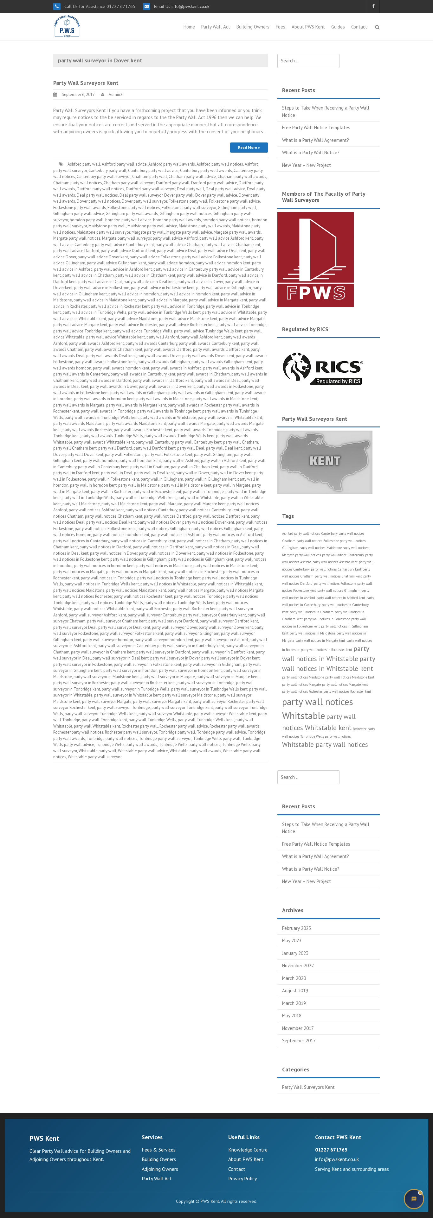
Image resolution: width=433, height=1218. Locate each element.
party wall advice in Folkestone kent (163, 287)
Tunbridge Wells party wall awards (126, 744)
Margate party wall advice (189, 232)
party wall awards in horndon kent (104, 398)
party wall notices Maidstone (79, 590)
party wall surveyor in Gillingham (212, 664)
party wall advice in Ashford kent (123, 269)
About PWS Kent (308, 27)
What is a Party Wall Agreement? (315, 140)
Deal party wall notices (97, 195)
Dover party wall (179, 195)
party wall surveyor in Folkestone (82, 664)
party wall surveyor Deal (75, 627)
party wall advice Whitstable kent (115, 337)
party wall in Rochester (111, 491)
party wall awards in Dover (113, 386)
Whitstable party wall (97, 751)
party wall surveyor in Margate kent (228, 676)
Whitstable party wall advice (143, 751)
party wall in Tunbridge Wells (88, 497)
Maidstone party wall (107, 226)
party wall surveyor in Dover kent (230, 658)
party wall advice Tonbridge (242, 324)
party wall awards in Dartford (105, 380)
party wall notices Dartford (167, 516)
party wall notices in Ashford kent (232, 534)
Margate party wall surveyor (126, 238)
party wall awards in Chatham (203, 374)
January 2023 (295, 953)
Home (189, 27)
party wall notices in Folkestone (225, 553)
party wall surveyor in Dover (175, 658)
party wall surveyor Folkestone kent (131, 633)
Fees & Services (159, 1149)
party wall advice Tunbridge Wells (142, 331)
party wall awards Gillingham (164, 361)
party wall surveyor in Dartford (163, 652)
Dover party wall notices (98, 201)
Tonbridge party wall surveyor (165, 738)
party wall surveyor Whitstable (165, 713)
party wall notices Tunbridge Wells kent (180, 602)
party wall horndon (100, 460)
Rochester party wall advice (183, 726)
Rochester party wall (140, 726)
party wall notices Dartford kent (221, 516)
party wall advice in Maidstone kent (105, 300)
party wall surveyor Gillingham (192, 633)
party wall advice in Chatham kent (145, 275)
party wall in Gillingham (162, 479)
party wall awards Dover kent (208, 355)
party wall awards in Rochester (195, 405)
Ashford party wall (84, 164)
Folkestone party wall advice (234, 201)
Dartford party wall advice (214, 183)
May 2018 (291, 1016)
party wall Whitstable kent (97, 726)
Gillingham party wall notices (185, 213)
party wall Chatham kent (75, 448)
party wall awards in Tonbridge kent (169, 411)
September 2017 (299, 1041)
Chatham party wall (149, 176)
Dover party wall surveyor (144, 201)
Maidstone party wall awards (204, 226)
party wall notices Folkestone (335, 583)
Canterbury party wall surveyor (104, 176)
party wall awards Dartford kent (221, 349)
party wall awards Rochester (87, 429)
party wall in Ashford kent (223, 460)
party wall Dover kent (84, 454)
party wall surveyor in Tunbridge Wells (136, 689)
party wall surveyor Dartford (173, 621)
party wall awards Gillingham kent (221, 361)
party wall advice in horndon (133, 294)
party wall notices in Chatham (203, 541)
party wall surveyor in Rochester (81, 682)
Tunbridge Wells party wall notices (189, 744)
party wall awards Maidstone (79, 423)
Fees (280, 27)
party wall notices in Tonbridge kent (169, 578)
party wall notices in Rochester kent (326, 649)
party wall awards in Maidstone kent (225, 398)
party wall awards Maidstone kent (136, 423)
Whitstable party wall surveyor (95, 757)
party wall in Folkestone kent (113, 479)
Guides (338, 27)
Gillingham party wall (237, 207)
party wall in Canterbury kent (103, 467)
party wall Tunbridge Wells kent (206, 720)
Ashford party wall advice (124, 164)
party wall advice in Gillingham (223, 287)
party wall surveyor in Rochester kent (143, 682)
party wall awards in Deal (217, 380)
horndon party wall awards (177, 220)
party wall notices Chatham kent (113, 516)
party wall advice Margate (242, 318)
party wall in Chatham (149, 467)
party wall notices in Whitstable (168, 584)
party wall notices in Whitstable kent (230, 584)
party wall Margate (165, 504)
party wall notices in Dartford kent (163, 547)
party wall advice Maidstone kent (188, 318)
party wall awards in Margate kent (136, 405)
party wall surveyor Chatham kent (117, 621)
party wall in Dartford (239, 467)
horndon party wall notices (226, 220)
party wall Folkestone (124, 454)
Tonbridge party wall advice (221, 732)
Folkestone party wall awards (79, 207)
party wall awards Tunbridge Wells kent (180, 436)
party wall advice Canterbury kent (124, 244)
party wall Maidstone (81, 504)
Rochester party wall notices (78, 732)
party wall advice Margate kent (80, 324)
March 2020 (294, 978)
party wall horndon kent (140, 460)
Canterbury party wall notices (342, 533)
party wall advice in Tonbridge (177, 306)
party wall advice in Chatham (88, 275)
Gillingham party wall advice (78, 213)
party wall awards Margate (191, 423)
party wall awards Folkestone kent (105, 361)
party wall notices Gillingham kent (221, 528)
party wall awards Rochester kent (143, 429)
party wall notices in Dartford (105, 547)
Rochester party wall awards (235, 726)
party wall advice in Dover (200, 281)
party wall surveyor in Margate (168, 676)
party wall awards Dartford (167, 349)
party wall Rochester (153, 608)
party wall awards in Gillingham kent (200, 392)
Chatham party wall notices (77, 183)
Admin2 (115, 94)
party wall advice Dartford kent (128, 250)
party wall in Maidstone (139, 485)
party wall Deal (190, 448)
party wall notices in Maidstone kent (225, 565)
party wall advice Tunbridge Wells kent (208, 331)
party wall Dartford (115, 448)
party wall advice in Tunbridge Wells (94, 312)
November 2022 (298, 965)
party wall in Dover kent (231, 473)
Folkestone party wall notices (133, 207)
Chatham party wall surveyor (129, 183)
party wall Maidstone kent (124, 504)
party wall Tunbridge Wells (152, 720)
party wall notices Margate (191, 590)
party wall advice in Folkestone (101, 287)
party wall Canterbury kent (198, 442)
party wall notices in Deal (217, 547)
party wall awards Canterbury (151, 343)
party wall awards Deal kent (111, 355)
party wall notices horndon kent (121, 534)
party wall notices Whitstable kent (104, 608)
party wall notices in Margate (79, 571)
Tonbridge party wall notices (112, 738)
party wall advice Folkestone (155, 257)
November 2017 (298, 1028)
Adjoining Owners (160, 1169)
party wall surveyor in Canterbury (127, 645)
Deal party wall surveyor (141, 195)
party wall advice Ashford (175, 238)
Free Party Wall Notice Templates (316, 127)
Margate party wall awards (237, 232)
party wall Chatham (240, 442)
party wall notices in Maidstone (164, 565)
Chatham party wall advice (192, 176)
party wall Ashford (162, 337)
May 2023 (291, 940)
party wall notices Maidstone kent (136, 590)
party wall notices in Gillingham (138, 559)
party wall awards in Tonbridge (108, 411)
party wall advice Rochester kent (187, 324)
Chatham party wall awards (241, 176)
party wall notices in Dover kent (167, 553)
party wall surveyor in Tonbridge (206, 682)
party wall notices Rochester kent (143, 596)
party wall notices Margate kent (345, 684)
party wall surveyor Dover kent (226, 627)
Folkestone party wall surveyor (189, 207)
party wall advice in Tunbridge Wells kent (164, 312)
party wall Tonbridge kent (104, 720)
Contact (359, 27)
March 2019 (294, 1003)
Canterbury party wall (107, 170)
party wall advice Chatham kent (232, 244)
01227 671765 (331, 1149)
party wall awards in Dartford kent (163, 380)
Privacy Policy (242, 1178)
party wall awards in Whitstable (168, 417)
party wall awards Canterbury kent (209, 343)
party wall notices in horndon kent (104, 565)
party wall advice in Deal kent (150, 281)
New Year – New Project (306, 165)
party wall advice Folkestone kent (212, 257)
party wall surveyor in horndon (130, 670)
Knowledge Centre (248, 1149)
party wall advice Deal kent (222, 250)
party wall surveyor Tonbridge (123, 707)
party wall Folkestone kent (168, 454)
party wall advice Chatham (179, 244)
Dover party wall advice (216, 195)
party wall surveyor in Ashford (221, 639)
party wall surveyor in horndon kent (190, 670)
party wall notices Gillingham (164, 528)
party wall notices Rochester (87, 596)
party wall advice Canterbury (343, 555)
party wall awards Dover (159, 355)
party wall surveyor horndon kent (164, 639)
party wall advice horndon (171, 263)
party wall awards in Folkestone (225, 386)
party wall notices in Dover (113, 553)
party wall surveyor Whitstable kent (225, 713)
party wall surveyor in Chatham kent (103, 652)
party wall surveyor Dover (174, 627)
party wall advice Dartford (76, 250)
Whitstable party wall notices (325, 744)
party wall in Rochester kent (156, 491)
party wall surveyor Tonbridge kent (182, 707)
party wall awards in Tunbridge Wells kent (102, 417)
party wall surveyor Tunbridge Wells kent (101, 713)
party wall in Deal (116, 473)
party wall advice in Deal (100, 281)
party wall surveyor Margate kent (162, 701)
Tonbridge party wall (176, 732)
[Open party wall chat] (414, 1199)
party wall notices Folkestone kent (105, 528)
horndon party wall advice (128, 220)
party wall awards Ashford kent (96, 343)
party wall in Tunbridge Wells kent (146, 497)
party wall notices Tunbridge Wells (112, 602)
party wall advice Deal (177, 250)
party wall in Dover (192, 473)
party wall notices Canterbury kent (209, 510)
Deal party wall (190, 189)
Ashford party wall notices (220, 164)
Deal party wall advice (225, 189)
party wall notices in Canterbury (81, 541)
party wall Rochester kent (195, 608)
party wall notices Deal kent (111, 522)
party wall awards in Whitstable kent (230, 417)
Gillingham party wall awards (132, 213)
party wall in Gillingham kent (210, 479)
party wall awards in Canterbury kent (143, 374)
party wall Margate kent (205, 504)
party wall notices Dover (159, 522)
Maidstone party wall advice (152, 226)
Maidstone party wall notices (347, 548)
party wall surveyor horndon (108, 639)
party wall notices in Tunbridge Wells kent (102, 584)
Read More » (249, 147)
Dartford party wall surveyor (150, 189)
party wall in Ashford (181, 460)
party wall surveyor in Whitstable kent (127, 695)
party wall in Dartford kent (76, 473)
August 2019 (295, 991)
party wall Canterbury (154, 442)
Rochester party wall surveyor (131, 732)
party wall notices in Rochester (195, 571)
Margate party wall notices (76, 238)
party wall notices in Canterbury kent (143, 541)
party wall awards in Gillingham (138, 392)
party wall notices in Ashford (176, 534)
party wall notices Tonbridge (199, 596)
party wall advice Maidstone (133, 318)
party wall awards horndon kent (121, 368)
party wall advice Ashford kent (226, 238)
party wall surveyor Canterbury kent (214, 615)
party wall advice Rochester (133, 324)
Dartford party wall (173, 183)
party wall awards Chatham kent (113, 349)
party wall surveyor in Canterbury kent (190, 645)
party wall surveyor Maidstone (189, 695)
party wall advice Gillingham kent (116, 263)
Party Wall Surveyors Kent (86, 82)
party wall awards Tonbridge (199, 429)
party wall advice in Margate (162, 300)
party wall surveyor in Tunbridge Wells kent (209, 689)
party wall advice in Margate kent (218, 300)
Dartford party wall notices (100, 189)
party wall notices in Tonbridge (108, 578)
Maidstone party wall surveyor (103, 232)
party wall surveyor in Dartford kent (223, 652)
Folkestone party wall (188, 201)
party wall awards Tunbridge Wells (112, 436)
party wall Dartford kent (154, 448)
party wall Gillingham (213, 454)
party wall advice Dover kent (103, 257)
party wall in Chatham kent (194, 467)
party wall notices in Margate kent (136, 571)
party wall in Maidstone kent (186, 485)
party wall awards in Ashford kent (232, 368)
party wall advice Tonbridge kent (82, 331)
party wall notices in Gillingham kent (200, 559)
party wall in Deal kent (154, 473)
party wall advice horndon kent (223, 263)
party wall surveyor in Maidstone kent (107, 676)
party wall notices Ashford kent (96, 510)
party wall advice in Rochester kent (119, 306)
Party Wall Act (215, 27)
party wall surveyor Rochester (219, 701)
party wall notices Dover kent (208, 522)
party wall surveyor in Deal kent (121, 658)
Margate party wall (148, 232)
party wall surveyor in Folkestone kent (147, 664)
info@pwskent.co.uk (189, 6)
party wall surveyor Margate (107, 701)
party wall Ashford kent (201, 337)
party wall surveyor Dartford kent (229, 621)
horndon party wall (87, 220)
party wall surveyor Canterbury (155, 615)
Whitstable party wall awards (195, 751)
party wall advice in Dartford (202, 275)
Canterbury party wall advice (153, 170)
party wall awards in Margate (79, 405)
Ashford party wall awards (171, 164)
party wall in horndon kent (93, 485)
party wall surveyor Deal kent (124, 627)
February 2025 (296, 928)
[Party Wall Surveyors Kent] (67, 26)
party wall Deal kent (224, 448)
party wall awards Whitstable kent (104, 442)
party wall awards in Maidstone (164, 398)
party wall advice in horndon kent (189, 294)
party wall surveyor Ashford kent (97, 615)
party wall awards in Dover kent (167, 386)
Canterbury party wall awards (206, 170)
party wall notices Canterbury (151, 510)
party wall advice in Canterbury (180, 269)
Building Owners (252, 27)
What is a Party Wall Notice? (310, 152)
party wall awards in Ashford (176, 368)
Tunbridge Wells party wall (217, 738)
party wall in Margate (231, 485)
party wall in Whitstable (198, 497)
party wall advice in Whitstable (229, 312)
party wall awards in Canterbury (81, 374)
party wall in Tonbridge (203, 491)
